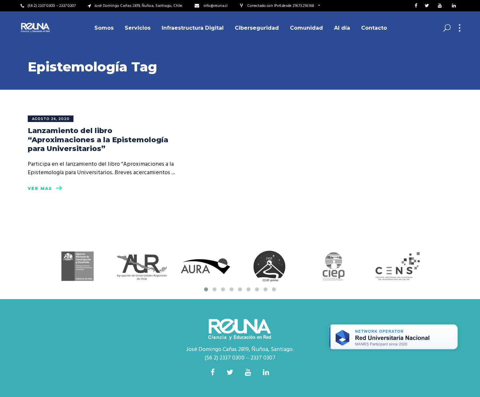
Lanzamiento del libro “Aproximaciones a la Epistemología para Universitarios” (98, 139)
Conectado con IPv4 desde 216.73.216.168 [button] (281, 6)
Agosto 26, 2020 (51, 119)
